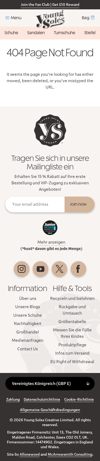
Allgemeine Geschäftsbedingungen (50, 410)
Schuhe (11, 33)
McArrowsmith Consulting (70, 454)
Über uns (27, 298)
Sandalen (36, 33)
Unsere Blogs (27, 307)
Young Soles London (50, 19)
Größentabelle (72, 322)
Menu (16, 18)
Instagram (21, 269)
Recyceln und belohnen (72, 298)
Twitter (59, 269)
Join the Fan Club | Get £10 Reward (50, 5)
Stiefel (89, 33)
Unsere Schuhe (27, 315)
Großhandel (27, 332)
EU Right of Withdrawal (72, 362)
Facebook (78, 269)
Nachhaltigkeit (27, 323)
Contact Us (27, 349)
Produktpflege (72, 345)
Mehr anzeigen (51, 242)
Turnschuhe (64, 33)
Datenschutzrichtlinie (42, 400)
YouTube (40, 269)
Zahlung (13, 400)
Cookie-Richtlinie (79, 400)
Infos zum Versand (72, 353)
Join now (78, 204)
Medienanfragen (27, 340)
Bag (85, 18)
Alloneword (30, 454)
